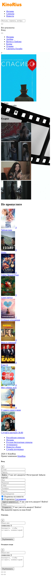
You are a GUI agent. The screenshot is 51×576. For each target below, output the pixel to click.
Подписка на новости (14, 496)
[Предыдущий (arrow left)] (2, 574)
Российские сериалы (15, 437)
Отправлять (7, 507)
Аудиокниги (11, 445)
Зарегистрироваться (10, 502)
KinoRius (22, 456)
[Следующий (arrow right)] (5, 574)
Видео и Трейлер (13, 41)
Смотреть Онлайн (14, 49)
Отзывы (9, 46)
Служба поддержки (15, 449)
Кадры (9, 44)
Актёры (9, 39)
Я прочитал (15, 499)
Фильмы (10, 11)
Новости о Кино (13, 447)
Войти (4, 475)
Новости (10, 16)
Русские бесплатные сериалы (19, 442)
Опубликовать (7, 539)
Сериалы (10, 14)
